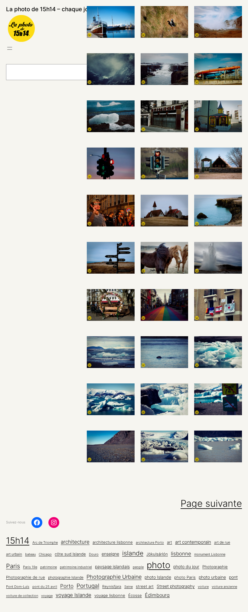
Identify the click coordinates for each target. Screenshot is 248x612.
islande (132, 553)
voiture (203, 587)
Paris (13, 566)
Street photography (176, 586)
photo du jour (186, 566)
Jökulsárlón (157, 554)
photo (158, 565)
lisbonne (181, 553)
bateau (30, 554)
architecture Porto (150, 543)
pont (233, 577)
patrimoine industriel (76, 567)
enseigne (110, 554)
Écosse (135, 595)
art (169, 542)
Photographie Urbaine (114, 576)
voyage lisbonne (109, 595)
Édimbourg (157, 595)
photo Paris (185, 577)
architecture (75, 542)
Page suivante (211, 503)
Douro (94, 554)
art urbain (14, 554)
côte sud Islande (70, 554)
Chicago (45, 554)
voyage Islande (73, 595)
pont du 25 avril (44, 587)
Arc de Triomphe (45, 543)
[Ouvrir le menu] (9, 48)
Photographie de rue (25, 577)
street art (145, 586)
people (138, 567)
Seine (128, 587)
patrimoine (48, 567)
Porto (66, 586)
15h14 (17, 540)
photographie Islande (65, 577)
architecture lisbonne (113, 542)
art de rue (222, 542)
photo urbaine (212, 577)
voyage (47, 596)
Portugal (88, 585)
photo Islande (158, 577)
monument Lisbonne (209, 554)
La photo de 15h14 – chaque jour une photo (64, 9)
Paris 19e (30, 567)
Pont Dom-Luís (17, 587)
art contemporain (193, 542)
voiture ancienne (224, 587)
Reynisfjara (111, 586)
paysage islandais (112, 566)
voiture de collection (22, 596)
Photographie (215, 566)
